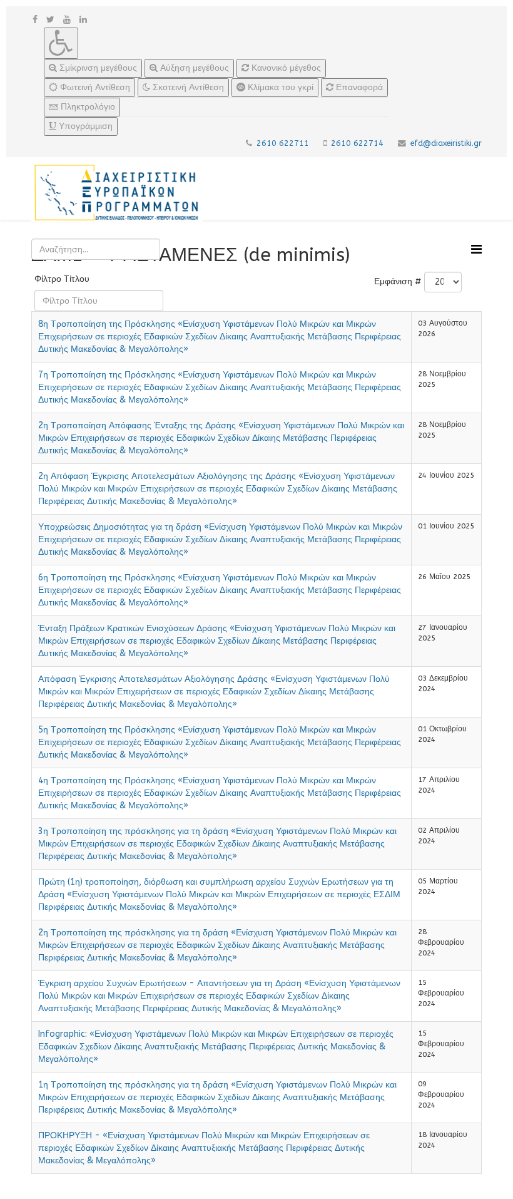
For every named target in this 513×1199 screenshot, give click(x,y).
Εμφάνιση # (398, 281)
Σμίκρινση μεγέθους (97, 68)
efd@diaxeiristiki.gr (446, 143)
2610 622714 (357, 143)
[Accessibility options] (61, 43)
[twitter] (50, 19)
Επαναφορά (358, 87)
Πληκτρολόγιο (86, 106)
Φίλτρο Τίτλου (63, 279)
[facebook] (35, 19)
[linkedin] (83, 19)
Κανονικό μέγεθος (285, 68)
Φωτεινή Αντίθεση (94, 87)
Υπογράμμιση (84, 126)
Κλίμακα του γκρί (279, 87)
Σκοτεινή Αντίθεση (187, 87)
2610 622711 (282, 143)
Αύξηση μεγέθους (193, 68)
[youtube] (67, 19)
